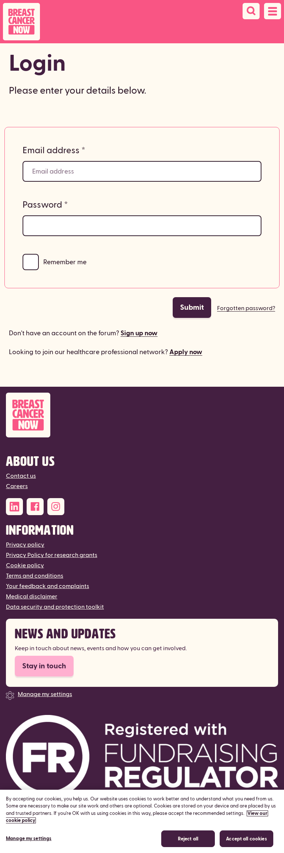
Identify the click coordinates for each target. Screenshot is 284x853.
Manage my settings (45, 694)
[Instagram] (55, 506)
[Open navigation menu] (272, 11)
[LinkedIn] (14, 506)
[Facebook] (35, 506)
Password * (45, 205)
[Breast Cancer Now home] (21, 21)
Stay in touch (44, 666)
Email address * (54, 150)
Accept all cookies (246, 839)
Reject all (188, 839)
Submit (192, 307)
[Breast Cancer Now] (142, 415)
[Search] (251, 11)
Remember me (65, 262)
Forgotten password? (246, 308)
